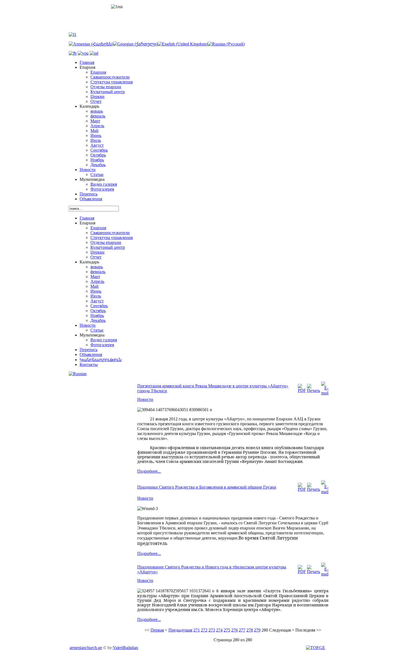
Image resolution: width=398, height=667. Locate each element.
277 (242, 630)
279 (257, 630)
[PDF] (302, 390)
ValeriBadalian (125, 647)
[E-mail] (324, 393)
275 (227, 630)
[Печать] (313, 390)
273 (211, 630)
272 (204, 630)
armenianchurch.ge (86, 647)
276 (234, 630)
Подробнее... (149, 471)
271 (196, 630)
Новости (145, 399)
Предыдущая (180, 630)
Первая (157, 630)
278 (249, 630)
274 (219, 630)
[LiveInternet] (316, 647)
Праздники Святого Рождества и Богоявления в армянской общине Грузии (206, 487)
